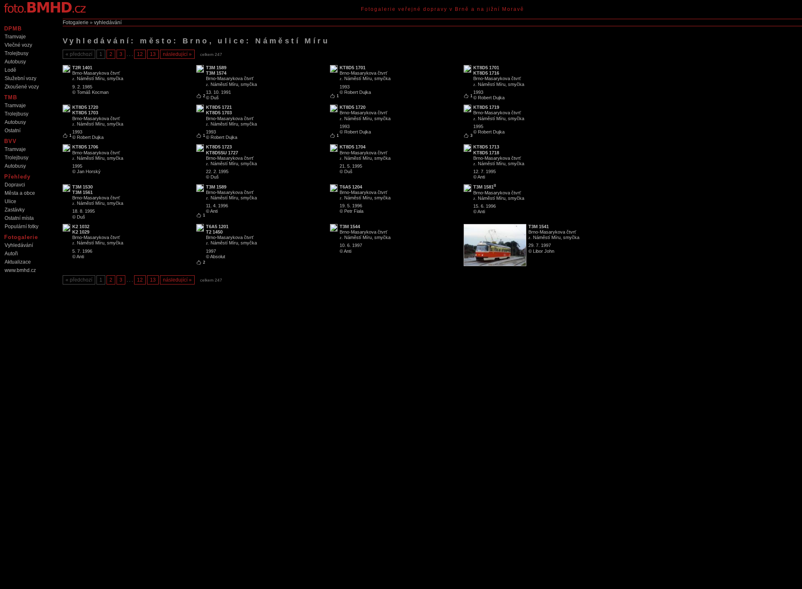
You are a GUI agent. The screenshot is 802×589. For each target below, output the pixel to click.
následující (175, 54)
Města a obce (20, 193)
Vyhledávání (19, 245)
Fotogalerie (76, 22)
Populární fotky (21, 226)
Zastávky (15, 210)
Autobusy (15, 62)
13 (153, 54)
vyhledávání (108, 22)
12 (140, 54)
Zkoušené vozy (22, 87)
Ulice (10, 201)
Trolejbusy (16, 53)
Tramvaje (15, 37)
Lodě (10, 70)
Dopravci (15, 185)
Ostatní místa (19, 218)
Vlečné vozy (18, 45)
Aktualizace (18, 262)
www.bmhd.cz (20, 270)
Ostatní (12, 130)
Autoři (11, 254)
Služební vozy (20, 78)
